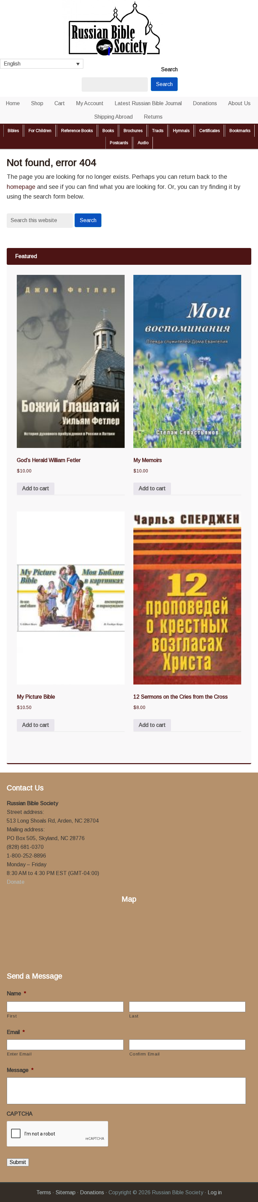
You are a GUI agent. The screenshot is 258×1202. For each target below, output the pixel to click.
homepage (21, 186)
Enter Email (19, 1053)
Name (16, 993)
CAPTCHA (20, 1114)
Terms (43, 1192)
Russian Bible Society (129, 29)
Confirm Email (144, 1053)
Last (134, 1016)
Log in (215, 1192)
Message (20, 1070)
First (11, 1016)
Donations (92, 1192)
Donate (16, 882)
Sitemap (65, 1192)
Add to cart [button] (35, 488)
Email (16, 1032)
